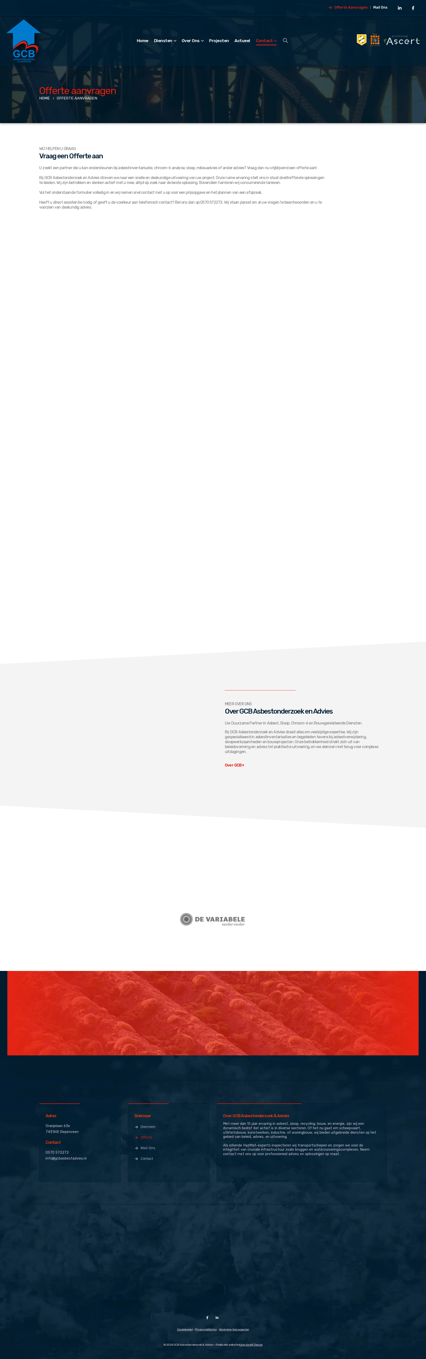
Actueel (242, 40)
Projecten (219, 40)
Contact (264, 40)
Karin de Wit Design (251, 1344)
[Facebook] (413, 8)
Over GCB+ (234, 765)
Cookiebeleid (185, 1329)
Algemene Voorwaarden (234, 1329)
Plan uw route (59, 524)
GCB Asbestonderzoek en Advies (71, 177)
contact (165, 202)
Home (142, 40)
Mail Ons (380, 7)
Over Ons (191, 40)
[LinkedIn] (400, 8)
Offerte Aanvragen (351, 7)
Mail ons (148, 1148)
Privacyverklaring (205, 1329)
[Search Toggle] (285, 41)
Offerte (146, 1137)
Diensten (163, 40)
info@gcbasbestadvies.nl (66, 1158)
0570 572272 (57, 1152)
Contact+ (331, 1017)
